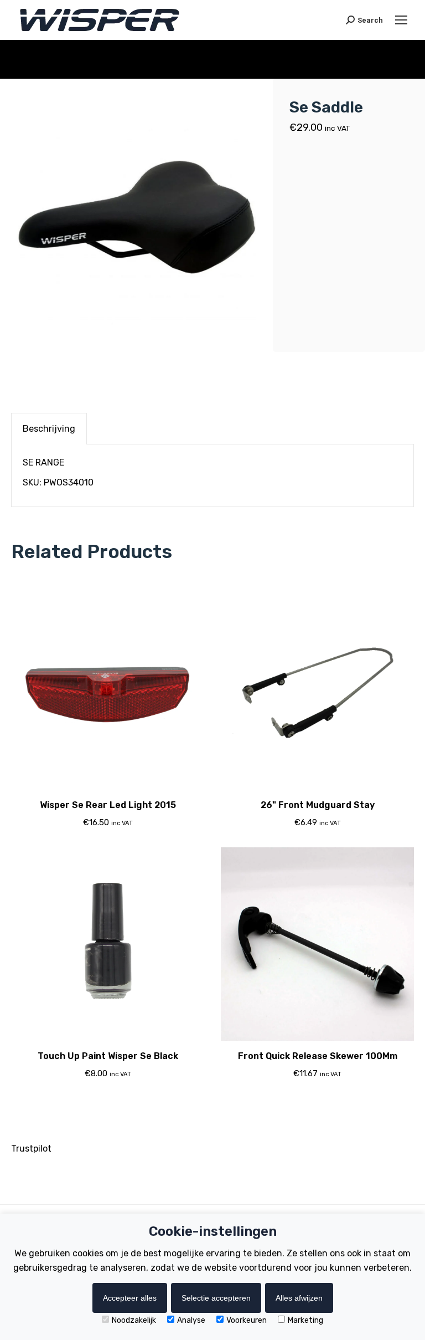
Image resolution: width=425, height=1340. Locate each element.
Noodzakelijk (134, 1320)
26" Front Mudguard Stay (318, 805)
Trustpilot (31, 1148)
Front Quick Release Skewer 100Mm (317, 1056)
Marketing (305, 1320)
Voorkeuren (246, 1320)
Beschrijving (49, 428)
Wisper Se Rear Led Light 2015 (108, 805)
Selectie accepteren (216, 1297)
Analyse (191, 1320)
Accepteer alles (130, 1297)
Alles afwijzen (299, 1297)
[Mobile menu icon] (401, 20)
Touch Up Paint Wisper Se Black (108, 1056)
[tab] (49, 428)
